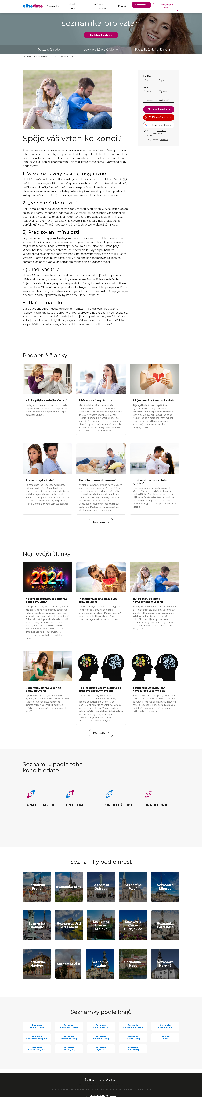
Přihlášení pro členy (166, 6)
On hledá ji (86, 1089)
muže (149, 80)
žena (165, 92)
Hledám (147, 76)
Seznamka (53, 6)
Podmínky (138, 1089)
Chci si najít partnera (101, 35)
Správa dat (147, 1089)
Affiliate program (127, 1089)
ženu (165, 80)
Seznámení (64, 1089)
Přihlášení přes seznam (160, 117)
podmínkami (161, 131)
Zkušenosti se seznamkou (100, 6)
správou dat (151, 133)
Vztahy (53, 57)
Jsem (145, 87)
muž (149, 92)
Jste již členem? (157, 140)
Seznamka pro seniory (100, 1089)
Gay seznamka (114, 1089)
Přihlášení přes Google (160, 125)
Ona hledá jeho (75, 1089)
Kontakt (122, 6)
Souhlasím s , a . (157, 133)
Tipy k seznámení (72, 6)
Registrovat (141, 4)
